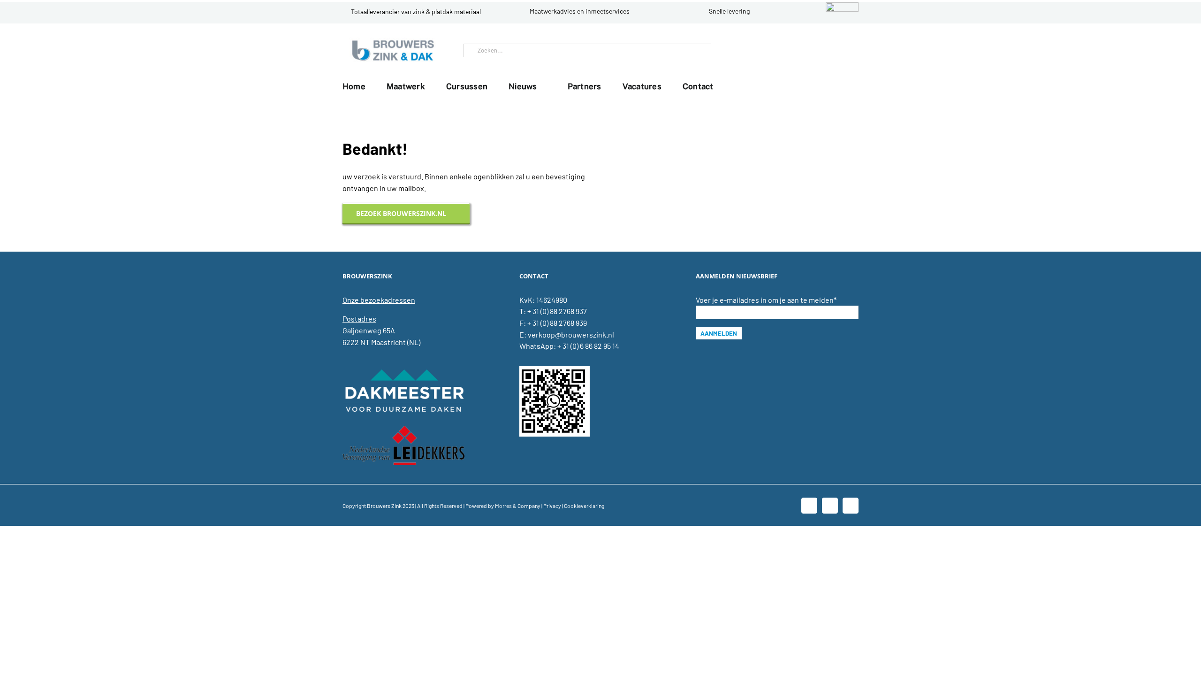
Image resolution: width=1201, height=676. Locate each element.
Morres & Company (517, 505)
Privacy (552, 505)
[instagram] (849, 50)
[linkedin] (834, 50)
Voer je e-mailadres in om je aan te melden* (766, 299)
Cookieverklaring (584, 505)
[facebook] (819, 50)
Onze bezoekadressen (378, 299)
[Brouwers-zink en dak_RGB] (393, 41)
